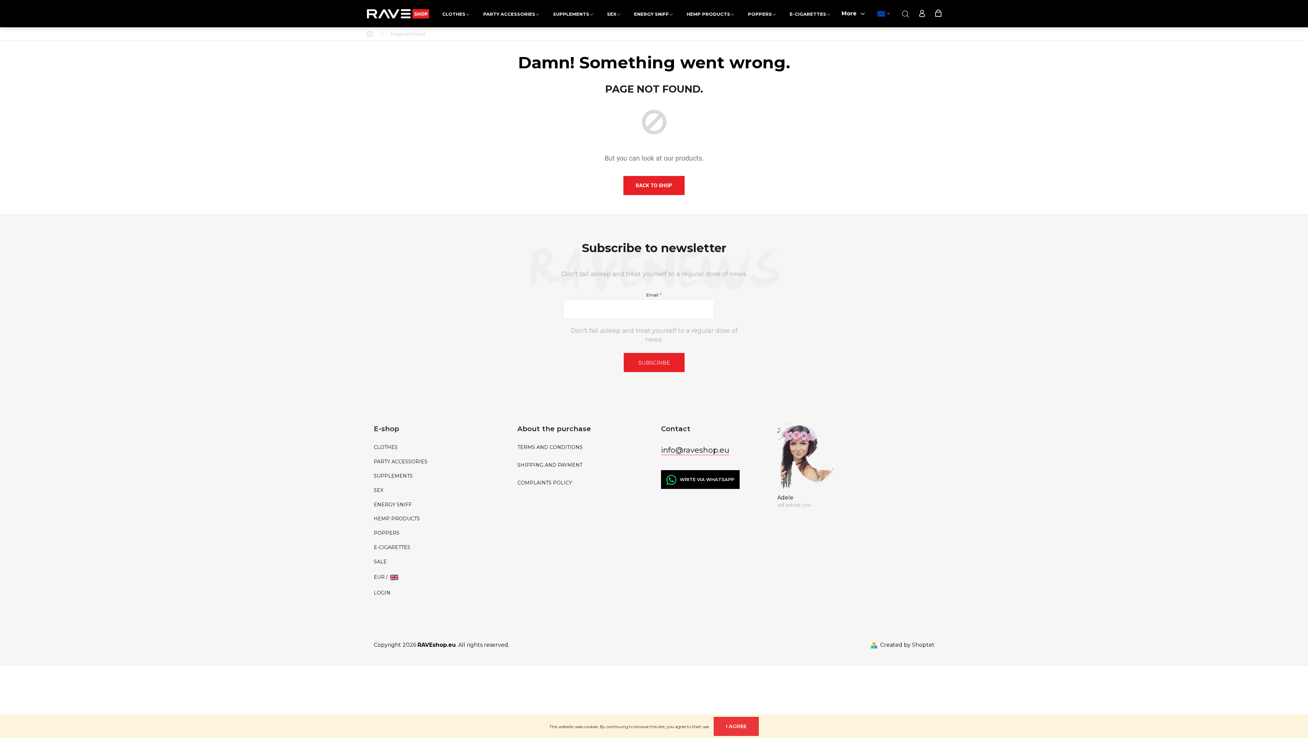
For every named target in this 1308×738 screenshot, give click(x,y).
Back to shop (654, 185)
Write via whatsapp (707, 479)
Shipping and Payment (549, 465)
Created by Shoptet (907, 645)
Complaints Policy (544, 483)
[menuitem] (456, 14)
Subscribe (654, 362)
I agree (736, 726)
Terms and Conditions (550, 447)
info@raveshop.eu (695, 450)
